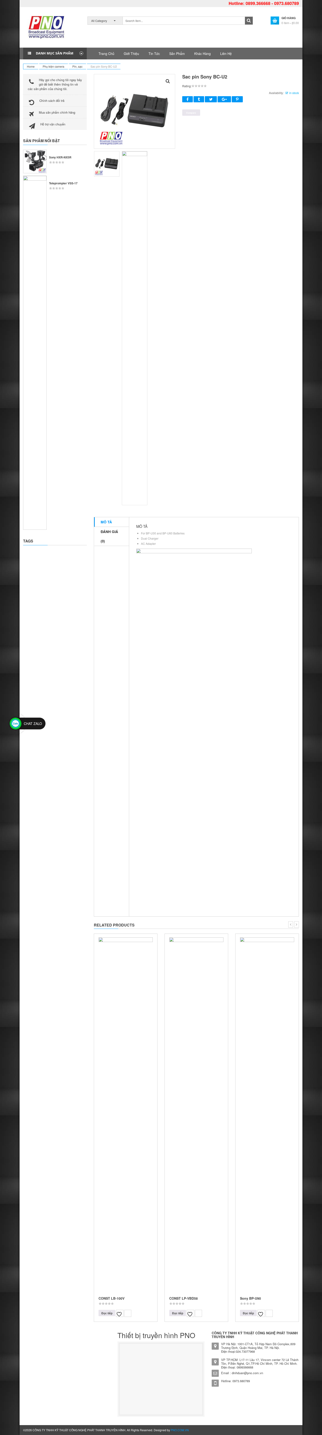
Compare (127, 1313)
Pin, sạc (77, 66)
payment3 (267, 1430)
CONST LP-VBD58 (183, 1298)
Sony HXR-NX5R (60, 157)
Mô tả (106, 522)
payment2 (258, 1430)
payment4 (276, 1430)
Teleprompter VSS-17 (63, 183)
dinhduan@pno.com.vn (247, 1373)
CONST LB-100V (111, 1298)
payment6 (294, 1430)
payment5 (285, 1430)
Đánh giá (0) (109, 536)
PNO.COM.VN (180, 1430)
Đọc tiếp (106, 1313)
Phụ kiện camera (53, 66)
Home (31, 66)
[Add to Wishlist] (120, 1313)
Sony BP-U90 (250, 1298)
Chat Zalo (33, 723)
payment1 (248, 1430)
